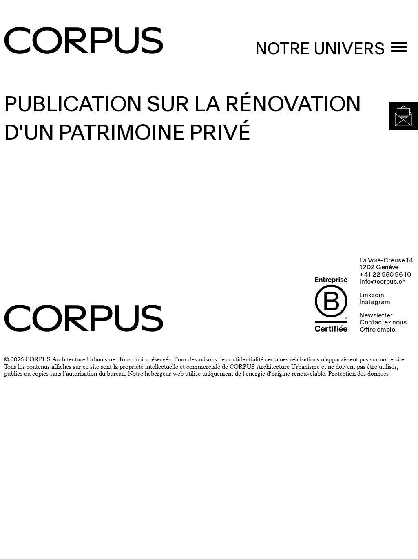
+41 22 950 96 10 (385, 275)
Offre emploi (378, 330)
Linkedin (372, 295)
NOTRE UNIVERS (320, 49)
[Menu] (399, 48)
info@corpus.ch (383, 282)
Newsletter (376, 316)
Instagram (375, 302)
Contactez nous (383, 322)
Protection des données (358, 373)
